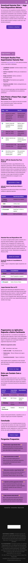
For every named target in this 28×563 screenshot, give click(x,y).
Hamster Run (7, 507)
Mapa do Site (21, 507)
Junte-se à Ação (14, 256)
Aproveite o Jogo (14, 182)
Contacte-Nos (14, 507)
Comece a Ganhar (14, 27)
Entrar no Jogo (14, 369)
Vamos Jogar (14, 435)
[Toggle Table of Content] (12, 54)
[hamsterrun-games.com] (8, 2)
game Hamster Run (11, 62)
